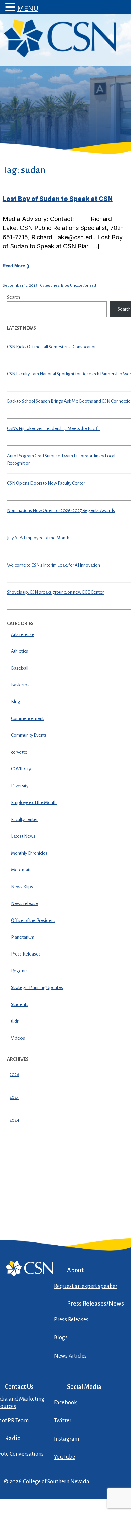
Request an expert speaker (85, 1286)
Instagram (66, 1439)
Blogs (61, 1338)
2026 (14, 1074)
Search (13, 297)
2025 (14, 1097)
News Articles (70, 1356)
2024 (14, 1120)
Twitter (62, 1421)
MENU (27, 8)
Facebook (65, 1403)
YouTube (64, 1457)
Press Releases (71, 1320)
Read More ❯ (16, 265)
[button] (11, 7)
